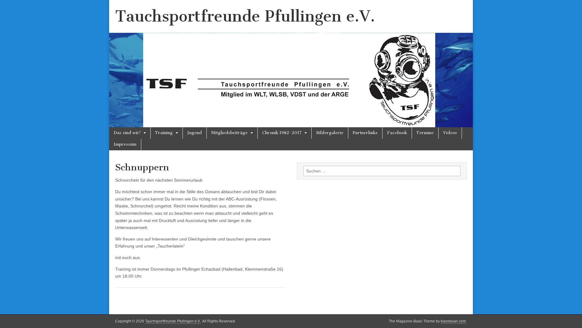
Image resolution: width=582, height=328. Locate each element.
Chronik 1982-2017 (282, 132)
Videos (450, 132)
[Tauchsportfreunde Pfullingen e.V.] (291, 63)
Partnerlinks (365, 132)
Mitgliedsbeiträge (229, 132)
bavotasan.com (453, 321)
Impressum (125, 144)
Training (164, 132)
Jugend (194, 132)
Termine (425, 132)
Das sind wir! (127, 132)
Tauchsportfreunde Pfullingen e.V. (245, 16)
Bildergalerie (329, 132)
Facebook (397, 132)
